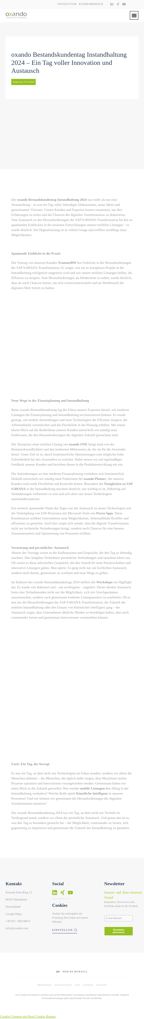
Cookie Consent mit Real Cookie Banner (28, 1016)
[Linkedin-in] (112, 4)
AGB (77, 985)
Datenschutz (63, 985)
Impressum (44, 985)
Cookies (88, 985)
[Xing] (118, 4)
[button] (134, 15)
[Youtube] (124, 4)
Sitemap (101, 985)
